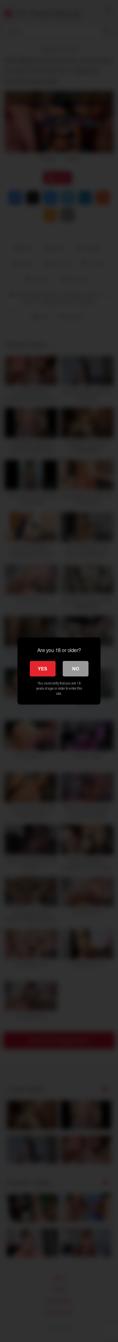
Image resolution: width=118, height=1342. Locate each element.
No (75, 668)
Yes (42, 668)
